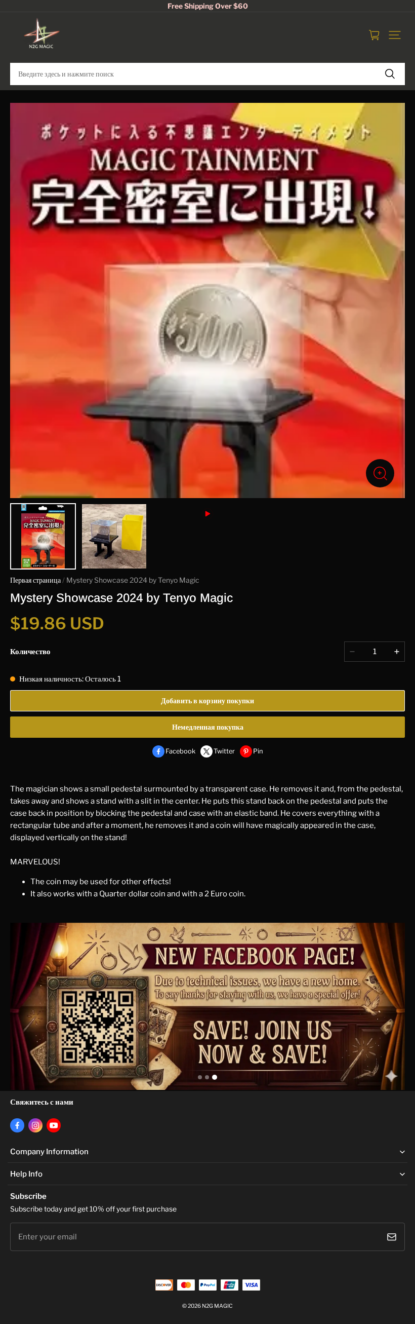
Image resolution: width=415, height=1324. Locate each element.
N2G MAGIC (217, 1306)
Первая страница (35, 580)
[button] (395, 35)
